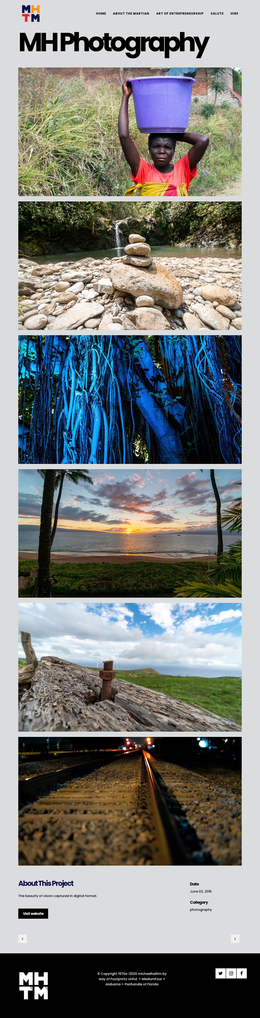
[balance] (130, 332)
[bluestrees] (130, 466)
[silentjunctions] (130, 868)
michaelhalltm (150, 973)
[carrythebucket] (130, 198)
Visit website (33, 913)
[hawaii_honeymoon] (130, 600)
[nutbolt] (130, 734)
